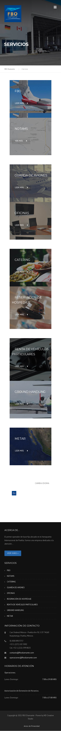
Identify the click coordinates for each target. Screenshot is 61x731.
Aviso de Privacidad (32, 726)
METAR (10, 616)
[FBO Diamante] (12, 13)
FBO (8, 570)
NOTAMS (10, 576)
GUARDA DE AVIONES (16, 587)
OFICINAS (11, 593)
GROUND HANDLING (15, 610)
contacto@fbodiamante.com (22, 652)
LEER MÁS (19, 103)
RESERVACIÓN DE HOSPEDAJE (19, 599)
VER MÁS (19, 140)
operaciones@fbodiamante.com (23, 657)
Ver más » (13, 553)
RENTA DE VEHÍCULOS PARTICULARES (22, 604)
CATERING (11, 581)
